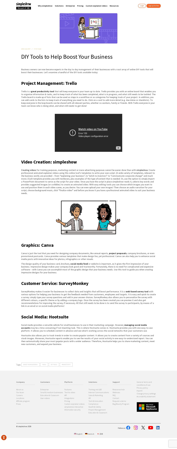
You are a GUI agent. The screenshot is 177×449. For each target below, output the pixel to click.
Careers (19, 395)
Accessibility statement (146, 396)
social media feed (79, 263)
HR (89, 398)
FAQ (114, 395)
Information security (72, 410)
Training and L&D (95, 389)
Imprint (139, 390)
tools (44, 364)
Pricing (67, 401)
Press (18, 404)
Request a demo (119, 401)
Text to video (69, 392)
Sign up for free (154, 6)
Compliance (93, 404)
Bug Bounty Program (121, 404)
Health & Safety (94, 407)
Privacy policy (142, 388)
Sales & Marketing (95, 395)
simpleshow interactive (73, 407)
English (79, 434)
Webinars (116, 392)
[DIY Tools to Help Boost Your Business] (88, 28)
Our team (20, 392)
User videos (45, 398)
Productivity (66, 364)
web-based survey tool (137, 291)
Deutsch (90, 434)
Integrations (69, 398)
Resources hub (119, 389)
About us (19, 389)
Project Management (97, 410)
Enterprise (44, 389)
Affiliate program (23, 401)
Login (142, 6)
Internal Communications (98, 392)
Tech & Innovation (95, 401)
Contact (116, 398)
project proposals (118, 253)
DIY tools (54, 364)
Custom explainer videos (74, 404)
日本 (101, 434)
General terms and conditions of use (144, 383)
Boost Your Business (30, 364)
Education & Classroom (49, 395)
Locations (20, 398)
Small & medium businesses (51, 392)
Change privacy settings (146, 393)
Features (68, 389)
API (65, 395)
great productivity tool (42, 91)
